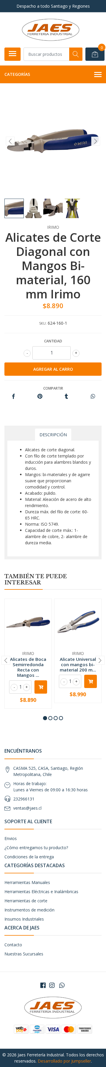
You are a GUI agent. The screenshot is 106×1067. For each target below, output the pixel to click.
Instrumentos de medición (29, 910)
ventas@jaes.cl (27, 808)
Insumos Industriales (24, 919)
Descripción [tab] (53, 434)
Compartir (53, 388)
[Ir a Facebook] (43, 985)
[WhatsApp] (62, 985)
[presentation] (10, 141)
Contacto (13, 944)
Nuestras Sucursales (23, 954)
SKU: (43, 323)
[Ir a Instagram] (51, 985)
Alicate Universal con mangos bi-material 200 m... (78, 664)
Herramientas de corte (25, 900)
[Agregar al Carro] (40, 687)
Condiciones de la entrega (29, 857)
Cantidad (53, 341)
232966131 (23, 799)
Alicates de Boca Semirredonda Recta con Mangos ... (28, 667)
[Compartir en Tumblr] (66, 396)
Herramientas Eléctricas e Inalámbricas (41, 891)
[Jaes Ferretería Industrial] (50, 30)
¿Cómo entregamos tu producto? (36, 847)
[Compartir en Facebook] (13, 396)
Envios (10, 838)
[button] (45, 718)
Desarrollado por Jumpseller (64, 1061)
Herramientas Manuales (27, 882)
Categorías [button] (17, 74)
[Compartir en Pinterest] (39, 396)
